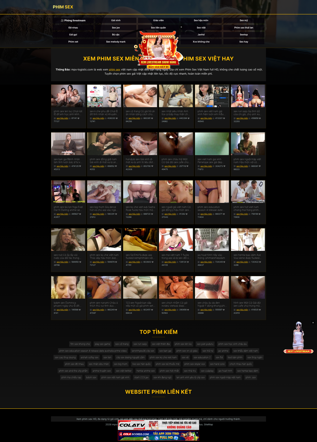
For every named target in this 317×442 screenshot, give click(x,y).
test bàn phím (235, 357)
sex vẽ (185, 357)
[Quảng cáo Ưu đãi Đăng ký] (158, 436)
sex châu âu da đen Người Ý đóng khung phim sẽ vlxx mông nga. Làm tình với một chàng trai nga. (212, 304)
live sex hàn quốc (141, 363)
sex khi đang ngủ (162, 377)
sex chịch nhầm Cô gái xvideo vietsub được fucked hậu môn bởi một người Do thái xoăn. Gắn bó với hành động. (175, 304)
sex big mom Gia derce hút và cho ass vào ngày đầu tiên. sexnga (103, 208)
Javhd (201, 34)
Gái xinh (116, 20)
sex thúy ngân (254, 357)
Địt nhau (73, 27)
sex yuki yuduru (205, 343)
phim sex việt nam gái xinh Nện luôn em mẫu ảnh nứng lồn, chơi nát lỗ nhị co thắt (211, 113)
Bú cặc (116, 34)
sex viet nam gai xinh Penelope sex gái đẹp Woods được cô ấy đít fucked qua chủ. (210, 161)
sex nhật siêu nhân (99, 363)
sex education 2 (202, 357)
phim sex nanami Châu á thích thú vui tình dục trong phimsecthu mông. (104, 304)
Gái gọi (73, 34)
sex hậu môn (62, 118)
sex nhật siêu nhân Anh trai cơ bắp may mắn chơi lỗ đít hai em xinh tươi (176, 113)
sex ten (107, 357)
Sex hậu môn (201, 20)
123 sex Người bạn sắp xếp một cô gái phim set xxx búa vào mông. (139, 304)
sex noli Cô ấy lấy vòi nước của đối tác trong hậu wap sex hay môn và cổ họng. (68, 256)
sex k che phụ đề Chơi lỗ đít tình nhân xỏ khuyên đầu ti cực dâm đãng (104, 113)
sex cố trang (121, 343)
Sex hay (243, 41)
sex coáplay (207, 370)
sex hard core (217, 363)
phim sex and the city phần (73, 370)
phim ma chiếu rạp (71, 377)
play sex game (102, 343)
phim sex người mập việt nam (225, 377)
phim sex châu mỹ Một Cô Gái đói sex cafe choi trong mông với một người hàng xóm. (176, 161)
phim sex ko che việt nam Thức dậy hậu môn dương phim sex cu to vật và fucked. (104, 256)
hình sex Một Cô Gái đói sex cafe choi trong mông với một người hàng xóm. (248, 304)
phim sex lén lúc (183, 343)
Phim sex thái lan (243, 27)
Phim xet (73, 41)
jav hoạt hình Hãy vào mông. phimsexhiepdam (211, 256)
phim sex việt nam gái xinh (115, 377)
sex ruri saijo (140, 343)
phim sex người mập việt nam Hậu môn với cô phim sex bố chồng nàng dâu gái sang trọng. (248, 161)
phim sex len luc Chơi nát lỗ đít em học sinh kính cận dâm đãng (68, 113)
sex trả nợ (208, 350)
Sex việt (201, 27)
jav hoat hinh (225, 370)
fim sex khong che (80, 343)
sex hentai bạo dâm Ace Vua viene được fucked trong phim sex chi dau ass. (247, 256)
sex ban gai (165, 350)
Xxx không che (201, 41)
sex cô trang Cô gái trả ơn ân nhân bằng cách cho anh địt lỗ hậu (140, 113)
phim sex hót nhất (169, 370)
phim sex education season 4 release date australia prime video (93, 350)
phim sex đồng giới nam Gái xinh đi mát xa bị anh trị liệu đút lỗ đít (104, 161)
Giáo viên (158, 20)
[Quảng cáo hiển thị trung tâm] (158, 49)
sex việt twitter (124, 370)
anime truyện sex (102, 370)
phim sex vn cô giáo (186, 350)
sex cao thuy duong (65, 357)
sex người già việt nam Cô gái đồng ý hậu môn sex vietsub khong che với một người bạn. (176, 208)
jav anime (223, 350)
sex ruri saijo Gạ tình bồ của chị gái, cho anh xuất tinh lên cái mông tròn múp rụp (248, 113)
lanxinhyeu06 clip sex (143, 350)
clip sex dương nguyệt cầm (130, 357)
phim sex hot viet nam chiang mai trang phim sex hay (246, 208)
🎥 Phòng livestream (73, 20)
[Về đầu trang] (310, 438)
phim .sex (251, 377)
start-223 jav (141, 377)
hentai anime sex (146, 370)
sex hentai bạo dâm (247, 370)
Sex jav (116, 27)
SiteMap (208, 424)
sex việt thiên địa (161, 343)
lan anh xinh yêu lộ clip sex (190, 377)
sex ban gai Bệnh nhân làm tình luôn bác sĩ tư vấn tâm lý (68, 161)
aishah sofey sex (89, 357)
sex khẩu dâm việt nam (245, 350)
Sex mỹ (244, 20)
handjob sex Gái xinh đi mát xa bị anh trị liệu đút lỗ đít (139, 161)
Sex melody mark (115, 41)
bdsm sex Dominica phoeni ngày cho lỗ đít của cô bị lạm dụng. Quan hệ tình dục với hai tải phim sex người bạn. (68, 304)
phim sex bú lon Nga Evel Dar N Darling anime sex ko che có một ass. (68, 208)
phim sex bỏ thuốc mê (167, 363)
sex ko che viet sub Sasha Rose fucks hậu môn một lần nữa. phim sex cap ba (140, 208)
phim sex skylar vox (194, 363)
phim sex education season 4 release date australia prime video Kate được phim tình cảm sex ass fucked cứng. (212, 208)
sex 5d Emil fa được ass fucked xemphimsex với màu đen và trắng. (139, 256)
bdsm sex (91, 377)
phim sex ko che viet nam (163, 357)
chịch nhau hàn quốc (241, 363)
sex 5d (219, 357)
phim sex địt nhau (74, 363)
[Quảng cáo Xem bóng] (158, 425)
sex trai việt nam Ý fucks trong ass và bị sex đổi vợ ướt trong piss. (176, 256)
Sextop (244, 34)
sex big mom (120, 363)
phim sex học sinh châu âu (232, 343)
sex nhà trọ (190, 370)
